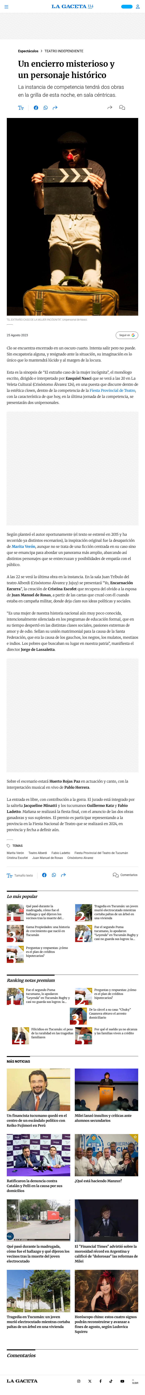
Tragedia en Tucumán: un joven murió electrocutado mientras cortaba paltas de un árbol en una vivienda (38, 1322)
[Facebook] (100, 1381)
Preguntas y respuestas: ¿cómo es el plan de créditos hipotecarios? (47, 952)
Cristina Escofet (17, 858)
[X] (90, 1381)
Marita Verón (15, 853)
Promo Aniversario (127, 7)
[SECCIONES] (11, 6)
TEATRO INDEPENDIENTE (64, 51)
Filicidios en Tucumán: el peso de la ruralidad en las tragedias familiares (52, 1033)
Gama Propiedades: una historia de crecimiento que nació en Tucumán (48, 931)
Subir (135, 1383)
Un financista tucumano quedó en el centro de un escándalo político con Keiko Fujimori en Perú (37, 1120)
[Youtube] (122, 1381)
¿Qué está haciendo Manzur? (98, 1181)
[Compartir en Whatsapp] (46, 108)
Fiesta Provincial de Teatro (112, 390)
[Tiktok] (111, 1381)
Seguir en (124, 335)
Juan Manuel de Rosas (47, 858)
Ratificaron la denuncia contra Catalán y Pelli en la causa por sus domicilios (34, 1186)
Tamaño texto (23, 875)
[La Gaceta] (72, 6)
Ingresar (138, 7)
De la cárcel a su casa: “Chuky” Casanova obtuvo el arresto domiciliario (110, 1013)
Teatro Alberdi (38, 853)
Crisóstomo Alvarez (80, 858)
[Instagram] (78, 1381)
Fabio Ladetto (61, 853)
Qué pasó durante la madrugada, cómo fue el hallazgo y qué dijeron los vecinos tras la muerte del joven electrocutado (44, 914)
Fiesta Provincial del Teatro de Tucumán (101, 853)
